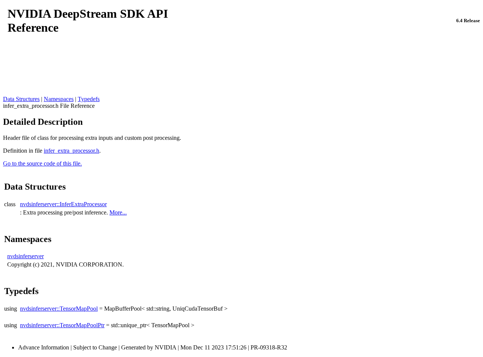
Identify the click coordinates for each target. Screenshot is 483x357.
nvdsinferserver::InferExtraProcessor (63, 204)
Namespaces (59, 99)
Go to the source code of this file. (42, 163)
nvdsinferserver (25, 256)
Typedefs (89, 99)
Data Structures (21, 99)
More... (118, 212)
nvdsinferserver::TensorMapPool (59, 308)
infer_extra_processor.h (71, 150)
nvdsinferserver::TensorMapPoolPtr (62, 325)
